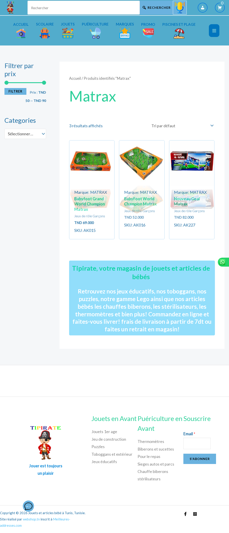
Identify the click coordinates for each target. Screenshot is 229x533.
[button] (91, 169)
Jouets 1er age (104, 431)
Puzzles (98, 446)
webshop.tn (31, 519)
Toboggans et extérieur (111, 454)
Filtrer (15, 91)
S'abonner (200, 459)
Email (189, 433)
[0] (220, 7)
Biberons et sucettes (156, 449)
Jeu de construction (108, 439)
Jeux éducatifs (104, 461)
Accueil (75, 78)
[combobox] (25, 134)
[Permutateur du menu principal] (214, 30)
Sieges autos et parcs (156, 464)
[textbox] (23, 133)
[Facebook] (185, 514)
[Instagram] (195, 514)
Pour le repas (149, 456)
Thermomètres (151, 441)
